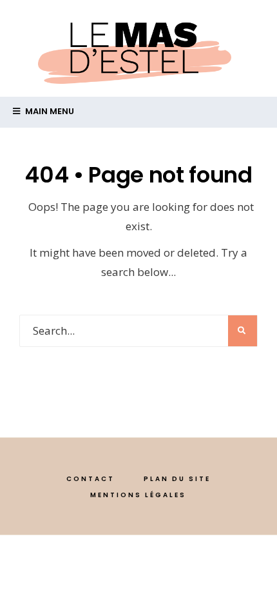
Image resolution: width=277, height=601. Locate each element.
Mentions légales (138, 495)
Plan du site (177, 479)
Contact (90, 479)
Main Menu (48, 111)
